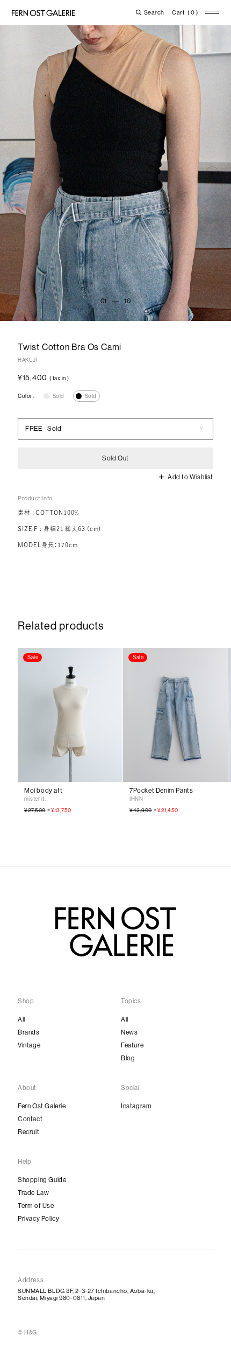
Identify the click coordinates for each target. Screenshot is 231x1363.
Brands (29, 1032)
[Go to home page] (115, 931)
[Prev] (19, 173)
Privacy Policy (38, 1218)
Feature (132, 1045)
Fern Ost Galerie (42, 1106)
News (129, 1032)
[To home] (43, 13)
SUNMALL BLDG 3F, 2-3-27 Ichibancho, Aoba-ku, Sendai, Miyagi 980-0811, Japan (86, 1295)
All (21, 1019)
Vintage (29, 1045)
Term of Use (36, 1206)
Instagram (136, 1106)
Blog (128, 1058)
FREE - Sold (43, 428)
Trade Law (33, 1193)
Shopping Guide (42, 1180)
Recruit (28, 1132)
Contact (30, 1119)
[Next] (212, 173)
